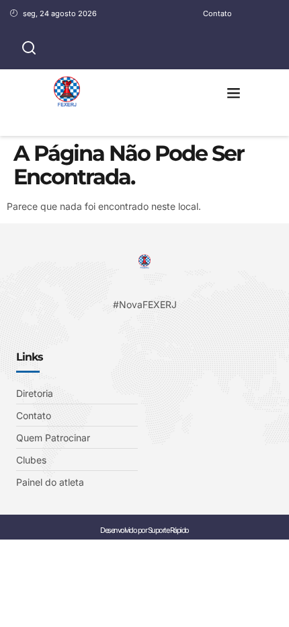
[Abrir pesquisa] (29, 48)
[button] (234, 93)
